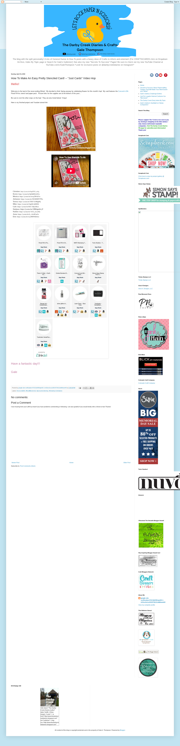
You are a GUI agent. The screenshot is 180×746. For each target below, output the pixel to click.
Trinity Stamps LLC (144, 280)
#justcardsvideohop (42, 391)
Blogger (122, 730)
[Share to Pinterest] (93, 388)
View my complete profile (146, 605)
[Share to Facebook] (91, 388)
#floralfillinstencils (31, 391)
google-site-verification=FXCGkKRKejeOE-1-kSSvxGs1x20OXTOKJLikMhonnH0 (153, 600)
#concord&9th (21, 391)
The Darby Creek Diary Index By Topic (153, 100)
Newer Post (15, 462)
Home (71, 462)
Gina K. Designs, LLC (145, 289)
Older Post (126, 462)
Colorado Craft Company (146, 383)
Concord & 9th (123, 91)
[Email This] (84, 388)
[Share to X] (88, 388)
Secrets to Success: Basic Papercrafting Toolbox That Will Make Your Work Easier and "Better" (154, 89)
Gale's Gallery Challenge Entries (151, 94)
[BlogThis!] (86, 388)
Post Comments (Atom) (27, 466)
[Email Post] (79, 387)
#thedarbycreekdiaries (55, 391)
